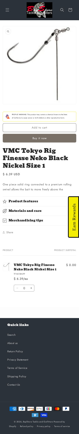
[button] (7, 10)
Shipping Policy (16, 376)
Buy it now (40, 138)
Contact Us (13, 385)
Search (11, 335)
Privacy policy (44, 426)
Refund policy (26, 426)
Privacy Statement (17, 359)
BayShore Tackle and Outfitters (38, 421)
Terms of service (62, 426)
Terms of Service (17, 368)
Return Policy (15, 351)
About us (12, 343)
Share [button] (9, 232)
